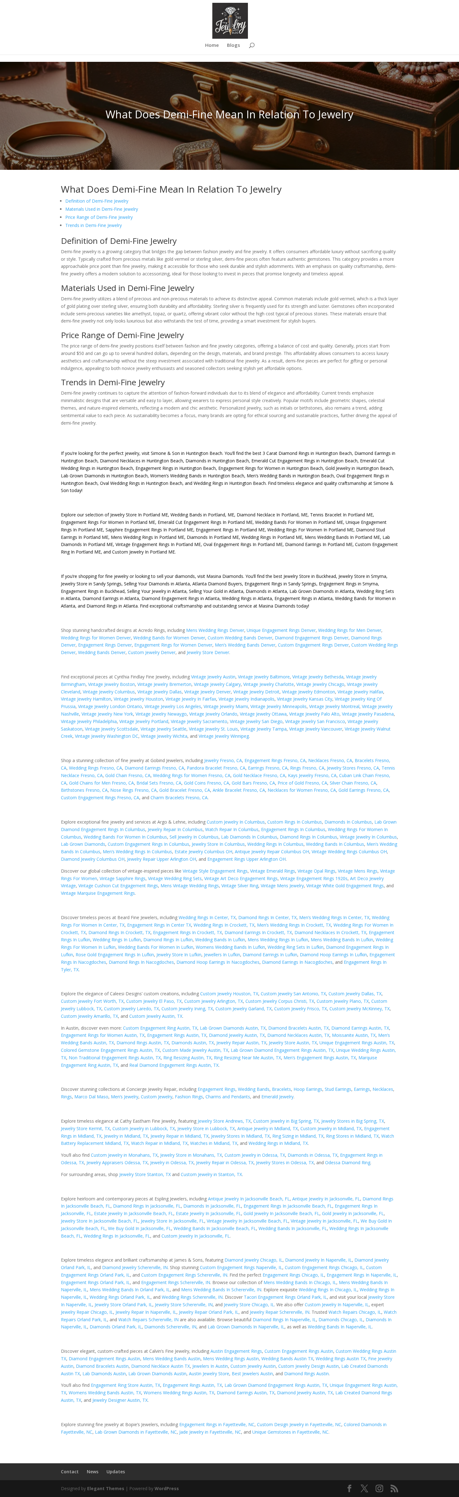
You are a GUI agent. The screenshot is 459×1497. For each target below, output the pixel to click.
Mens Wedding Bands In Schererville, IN (221, 1290)
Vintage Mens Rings (358, 871)
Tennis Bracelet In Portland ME (341, 515)
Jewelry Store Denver (208, 652)
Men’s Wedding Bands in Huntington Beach (289, 476)
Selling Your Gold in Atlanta (216, 591)
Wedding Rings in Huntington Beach (229, 483)
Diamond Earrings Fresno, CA (154, 768)
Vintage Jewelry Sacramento (199, 721)
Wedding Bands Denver (102, 652)
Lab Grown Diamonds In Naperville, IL (246, 1327)
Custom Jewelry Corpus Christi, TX (279, 1001)
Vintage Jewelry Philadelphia (89, 721)
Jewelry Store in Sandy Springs (91, 584)
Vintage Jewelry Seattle (163, 729)
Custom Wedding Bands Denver (240, 638)
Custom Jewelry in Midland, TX (331, 1128)
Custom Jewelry (156, 1097)
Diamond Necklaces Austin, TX (298, 1035)
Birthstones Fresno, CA (84, 790)
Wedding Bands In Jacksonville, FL (293, 1228)
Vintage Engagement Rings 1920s (314, 878)
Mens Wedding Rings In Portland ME (147, 537)
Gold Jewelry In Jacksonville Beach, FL (281, 1213)
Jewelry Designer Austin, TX (120, 1400)
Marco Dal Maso (91, 1097)
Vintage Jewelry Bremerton (164, 684)
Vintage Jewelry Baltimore (264, 677)
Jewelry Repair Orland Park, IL (209, 1312)
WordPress (167, 1488)
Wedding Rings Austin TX (341, 1359)
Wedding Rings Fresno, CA (95, 768)
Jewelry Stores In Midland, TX (240, 1136)
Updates (115, 1472)
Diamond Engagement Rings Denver (311, 638)
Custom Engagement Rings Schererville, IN (184, 1275)
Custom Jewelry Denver (151, 652)
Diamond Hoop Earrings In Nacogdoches (217, 962)
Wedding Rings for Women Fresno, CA (191, 775)
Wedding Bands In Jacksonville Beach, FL (215, 1228)
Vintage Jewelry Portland (143, 721)
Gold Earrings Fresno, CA (363, 790)
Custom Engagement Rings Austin (298, 1351)
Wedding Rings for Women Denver (96, 638)
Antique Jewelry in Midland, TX (267, 1128)
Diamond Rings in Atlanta (112, 606)
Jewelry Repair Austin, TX (241, 1043)
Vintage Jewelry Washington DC (106, 736)
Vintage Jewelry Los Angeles (173, 706)
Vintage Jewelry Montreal (334, 706)
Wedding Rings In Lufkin (117, 940)
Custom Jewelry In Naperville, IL (337, 1304)
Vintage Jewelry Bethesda (317, 677)
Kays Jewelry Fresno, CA (312, 775)
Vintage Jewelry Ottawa (263, 714)
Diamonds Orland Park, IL (116, 1327)
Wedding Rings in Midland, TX (278, 1143)
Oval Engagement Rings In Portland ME (243, 544)
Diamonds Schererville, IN (170, 1327)
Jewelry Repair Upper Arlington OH (161, 859)
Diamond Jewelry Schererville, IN (135, 1267)
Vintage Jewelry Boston (111, 684)
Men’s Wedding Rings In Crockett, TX (294, 925)
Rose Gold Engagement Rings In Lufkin (115, 955)
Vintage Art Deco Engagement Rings (241, 878)
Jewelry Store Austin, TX (293, 1043)
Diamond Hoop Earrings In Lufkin (333, 955)
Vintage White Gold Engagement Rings (345, 886)
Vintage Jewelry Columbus (109, 692)
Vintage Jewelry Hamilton (86, 699)
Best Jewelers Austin (252, 1373)
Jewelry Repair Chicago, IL (87, 1312)
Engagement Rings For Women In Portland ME (108, 522)
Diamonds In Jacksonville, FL (212, 1206)
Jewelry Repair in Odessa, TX (225, 1162)
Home (212, 45)
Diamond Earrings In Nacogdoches (297, 962)
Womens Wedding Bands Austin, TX (105, 1393)
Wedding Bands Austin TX (287, 1359)
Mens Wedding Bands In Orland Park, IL (130, 1290)
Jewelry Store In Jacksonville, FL (172, 1221)
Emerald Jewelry (277, 1097)
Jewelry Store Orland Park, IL (123, 1304)
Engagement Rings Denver (105, 645)
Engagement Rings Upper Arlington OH (246, 859)
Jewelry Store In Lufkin (178, 955)
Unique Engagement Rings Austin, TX (356, 1043)
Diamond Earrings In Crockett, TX (258, 932)
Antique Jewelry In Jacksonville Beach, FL (249, 1199)
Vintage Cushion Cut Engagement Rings (118, 886)
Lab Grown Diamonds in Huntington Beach (104, 476)
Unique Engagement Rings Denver (281, 630)
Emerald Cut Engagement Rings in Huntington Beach (304, 461)
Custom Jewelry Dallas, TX (355, 994)
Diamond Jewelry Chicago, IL (254, 1260)
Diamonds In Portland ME (213, 537)
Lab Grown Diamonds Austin (157, 1373)
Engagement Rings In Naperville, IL (362, 1275)
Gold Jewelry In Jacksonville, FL (353, 1213)
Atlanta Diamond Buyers (217, 584)
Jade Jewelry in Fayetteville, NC (210, 1432)
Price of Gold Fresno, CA (302, 783)
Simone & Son (165, 453)
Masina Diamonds (224, 576)
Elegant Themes (105, 1488)
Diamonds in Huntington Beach (216, 461)
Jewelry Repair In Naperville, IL (146, 1312)
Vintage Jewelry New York (107, 714)
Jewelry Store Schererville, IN (184, 1304)
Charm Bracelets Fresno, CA (179, 797)
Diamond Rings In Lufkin (168, 940)
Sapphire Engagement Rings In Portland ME (149, 530)
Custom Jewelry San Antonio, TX (293, 994)
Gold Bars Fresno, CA (253, 783)
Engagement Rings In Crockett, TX (187, 932)
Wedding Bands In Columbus (335, 844)
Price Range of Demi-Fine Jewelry (99, 217)
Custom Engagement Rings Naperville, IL (241, 1267)
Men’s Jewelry (124, 1097)
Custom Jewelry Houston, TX (229, 994)
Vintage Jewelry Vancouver (315, 729)
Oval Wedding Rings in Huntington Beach (140, 483)
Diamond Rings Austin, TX (142, 1043)
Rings (66, 1097)
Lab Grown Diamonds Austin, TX (233, 1028)
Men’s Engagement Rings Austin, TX (320, 1058)
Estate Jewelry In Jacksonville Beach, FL (133, 1213)
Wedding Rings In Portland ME (271, 537)
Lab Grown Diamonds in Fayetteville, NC (136, 1432)
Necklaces (383, 1089)
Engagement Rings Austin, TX (176, 1035)
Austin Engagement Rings (236, 1351)
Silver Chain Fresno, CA (353, 783)
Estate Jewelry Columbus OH (203, 851)
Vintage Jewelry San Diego (256, 721)
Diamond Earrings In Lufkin (270, 955)
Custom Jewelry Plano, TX (343, 1001)
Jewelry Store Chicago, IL (249, 1304)
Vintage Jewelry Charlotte (268, 684)
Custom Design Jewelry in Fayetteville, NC (299, 1424)
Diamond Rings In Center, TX (267, 917)
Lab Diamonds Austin (104, 1373)
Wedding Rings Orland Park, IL (120, 1297)
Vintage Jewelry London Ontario (110, 706)
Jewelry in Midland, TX (126, 1136)
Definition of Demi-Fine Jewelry (96, 201)
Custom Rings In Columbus (294, 822)
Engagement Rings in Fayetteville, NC (216, 1424)
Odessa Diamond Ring (347, 1162)
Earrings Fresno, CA (268, 768)
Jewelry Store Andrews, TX (224, 1121)
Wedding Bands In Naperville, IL (340, 1327)
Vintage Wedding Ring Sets (175, 878)
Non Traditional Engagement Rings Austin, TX (115, 1058)
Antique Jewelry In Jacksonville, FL (326, 1199)
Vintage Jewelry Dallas (159, 692)
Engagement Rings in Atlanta (303, 598)
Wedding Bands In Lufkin (220, 940)
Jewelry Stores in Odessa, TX (285, 1162)
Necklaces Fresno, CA (330, 760)
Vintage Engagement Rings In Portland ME (158, 544)
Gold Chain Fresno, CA (128, 775)
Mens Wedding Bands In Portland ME (342, 537)
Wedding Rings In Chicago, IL (328, 1290)
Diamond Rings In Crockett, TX (119, 932)
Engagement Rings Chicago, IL (293, 1275)
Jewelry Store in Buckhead (310, 576)
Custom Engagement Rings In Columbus (148, 844)
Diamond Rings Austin (306, 1373)
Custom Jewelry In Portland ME (143, 552)
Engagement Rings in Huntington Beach (175, 468)
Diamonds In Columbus (348, 822)
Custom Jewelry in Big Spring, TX (286, 1121)
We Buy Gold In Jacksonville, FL (139, 1228)
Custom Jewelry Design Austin (308, 1366)
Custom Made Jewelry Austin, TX (195, 1050)
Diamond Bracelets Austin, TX (298, 1028)
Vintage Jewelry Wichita (164, 736)
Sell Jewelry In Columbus (194, 837)
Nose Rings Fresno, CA (133, 790)
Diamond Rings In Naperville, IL (284, 1319)
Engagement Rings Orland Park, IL (95, 1282)
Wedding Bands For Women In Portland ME (299, 522)
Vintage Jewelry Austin (213, 677)
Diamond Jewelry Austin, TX (237, 1035)
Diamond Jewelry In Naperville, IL (318, 1260)
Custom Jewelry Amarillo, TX (89, 1016)
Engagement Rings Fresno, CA (275, 760)
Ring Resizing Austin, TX (187, 1058)
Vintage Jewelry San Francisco (315, 721)
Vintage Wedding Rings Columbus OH (349, 851)
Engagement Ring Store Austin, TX (125, 1385)
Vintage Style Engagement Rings (215, 871)
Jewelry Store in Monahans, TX (191, 1155)
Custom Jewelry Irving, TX (187, 1009)
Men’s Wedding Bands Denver (245, 645)
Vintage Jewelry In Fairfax (190, 699)
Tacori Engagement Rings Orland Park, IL (285, 1297)
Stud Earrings (338, 1089)
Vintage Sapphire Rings (123, 878)
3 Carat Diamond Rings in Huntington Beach (306, 453)
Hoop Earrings (308, 1089)
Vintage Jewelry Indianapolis (246, 699)
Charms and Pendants (227, 1097)
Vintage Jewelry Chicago (320, 684)
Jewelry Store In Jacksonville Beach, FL (99, 1221)
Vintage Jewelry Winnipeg (224, 736)
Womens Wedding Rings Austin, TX (179, 1393)
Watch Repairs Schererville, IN (148, 1319)
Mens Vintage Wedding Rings (189, 886)
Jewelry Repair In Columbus (175, 829)
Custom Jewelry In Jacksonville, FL (195, 1236)
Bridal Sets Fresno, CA (158, 783)
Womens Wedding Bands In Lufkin (230, 947)
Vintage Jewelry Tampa (263, 729)
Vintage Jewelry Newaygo (161, 714)
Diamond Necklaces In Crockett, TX (330, 932)
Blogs (233, 45)
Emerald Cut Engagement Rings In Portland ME (205, 522)
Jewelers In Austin (210, 1366)
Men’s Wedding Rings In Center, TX (334, 917)
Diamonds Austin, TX (192, 1043)
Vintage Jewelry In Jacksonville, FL (324, 1221)
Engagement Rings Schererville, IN (175, 1282)
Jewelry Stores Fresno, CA (353, 768)
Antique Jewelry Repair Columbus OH (272, 851)
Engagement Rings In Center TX (159, 925)
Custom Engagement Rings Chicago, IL (324, 1267)
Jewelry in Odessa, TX (172, 1162)
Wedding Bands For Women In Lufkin (155, 947)
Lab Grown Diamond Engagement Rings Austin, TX (282, 1050)
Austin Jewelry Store (209, 1373)
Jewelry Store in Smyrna (362, 576)
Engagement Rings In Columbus (293, 829)
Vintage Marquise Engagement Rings (98, 893)
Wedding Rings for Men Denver (349, 630)
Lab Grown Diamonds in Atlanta (321, 591)
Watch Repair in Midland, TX (159, 1143)
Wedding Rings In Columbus (275, 844)
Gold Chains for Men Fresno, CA (101, 783)
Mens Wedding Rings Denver (215, 630)
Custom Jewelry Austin (253, 1366)
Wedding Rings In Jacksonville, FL (117, 1236)
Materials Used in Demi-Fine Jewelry (101, 209)
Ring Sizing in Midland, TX (297, 1136)
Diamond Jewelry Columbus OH (93, 859)
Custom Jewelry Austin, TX (155, 1016)
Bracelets (281, 1089)
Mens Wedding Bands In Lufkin (342, 940)
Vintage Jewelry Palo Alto (314, 714)
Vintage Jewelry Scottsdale (111, 729)
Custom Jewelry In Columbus (236, 822)
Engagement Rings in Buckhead (93, 591)
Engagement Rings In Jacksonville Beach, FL (288, 1206)
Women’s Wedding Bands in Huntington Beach (196, 476)
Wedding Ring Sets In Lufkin (295, 947)
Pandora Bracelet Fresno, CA (216, 768)
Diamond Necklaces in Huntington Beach (141, 461)
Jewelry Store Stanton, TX (145, 1174)
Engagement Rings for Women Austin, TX (103, 1035)
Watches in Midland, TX (213, 1143)
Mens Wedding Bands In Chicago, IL (300, 1282)
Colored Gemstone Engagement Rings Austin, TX (110, 1050)
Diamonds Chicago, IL (340, 1319)
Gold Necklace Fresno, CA (259, 775)
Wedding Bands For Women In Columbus (125, 837)
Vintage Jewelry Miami (226, 706)
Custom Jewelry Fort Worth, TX (92, 1001)
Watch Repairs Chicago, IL (354, 1312)
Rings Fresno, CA (307, 768)
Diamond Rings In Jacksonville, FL (147, 1206)
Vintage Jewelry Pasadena (368, 714)
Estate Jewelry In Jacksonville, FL (208, 1213)
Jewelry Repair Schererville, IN (279, 1312)
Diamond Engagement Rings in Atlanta (180, 598)
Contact (70, 1472)
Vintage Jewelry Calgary (217, 684)
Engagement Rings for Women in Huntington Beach (270, 468)
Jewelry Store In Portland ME (139, 515)
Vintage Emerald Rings (272, 871)
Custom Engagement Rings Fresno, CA (100, 797)
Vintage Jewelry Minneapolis (278, 706)
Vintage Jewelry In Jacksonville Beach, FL (247, 1221)
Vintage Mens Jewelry (282, 886)
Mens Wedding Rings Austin (231, 1359)
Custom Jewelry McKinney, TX (359, 1009)
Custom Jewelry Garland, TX (243, 1009)
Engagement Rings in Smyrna (348, 584)
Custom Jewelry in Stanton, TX (211, 1174)
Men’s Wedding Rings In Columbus (137, 851)
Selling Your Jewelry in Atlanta (156, 591)
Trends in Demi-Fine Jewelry (93, 225)
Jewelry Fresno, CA (223, 760)
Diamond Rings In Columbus (308, 837)
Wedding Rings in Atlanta (247, 598)
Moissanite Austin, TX (354, 1035)
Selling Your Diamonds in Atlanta (157, 584)
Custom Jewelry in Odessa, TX (255, 1155)
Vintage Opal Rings (316, 871)
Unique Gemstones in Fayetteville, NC (290, 1432)
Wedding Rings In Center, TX (207, 917)
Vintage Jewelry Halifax (360, 692)
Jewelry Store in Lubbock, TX (206, 1128)
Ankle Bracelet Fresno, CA (239, 790)
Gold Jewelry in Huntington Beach (358, 468)
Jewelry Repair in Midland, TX (180, 1136)
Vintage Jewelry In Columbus (368, 837)
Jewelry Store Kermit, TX (85, 1128)
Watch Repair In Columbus (232, 829)
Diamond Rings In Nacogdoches (141, 962)
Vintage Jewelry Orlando (213, 714)
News (92, 1472)
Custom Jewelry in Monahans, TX (124, 1155)
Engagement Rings (216, 1089)
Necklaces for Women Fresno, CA (302, 790)
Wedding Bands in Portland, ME (202, 515)
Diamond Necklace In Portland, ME (272, 515)
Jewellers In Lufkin (222, 955)
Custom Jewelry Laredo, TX (131, 1009)
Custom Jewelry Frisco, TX (300, 1009)
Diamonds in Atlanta (266, 591)
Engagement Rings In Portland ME (230, 530)
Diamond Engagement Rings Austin (104, 1359)
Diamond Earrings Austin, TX (360, 1028)
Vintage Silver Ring (239, 886)
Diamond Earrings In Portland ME (319, 544)
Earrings (362, 1089)
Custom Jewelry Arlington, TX (213, 1001)
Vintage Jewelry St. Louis (213, 729)
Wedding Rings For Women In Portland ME (310, 530)
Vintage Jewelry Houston (138, 699)
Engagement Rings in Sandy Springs (280, 584)
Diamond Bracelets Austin (102, 1366)
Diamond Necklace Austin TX (160, 1366)
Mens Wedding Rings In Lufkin (278, 940)
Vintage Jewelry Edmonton (308, 692)
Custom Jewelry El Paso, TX (154, 1001)
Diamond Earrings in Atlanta (110, 598)
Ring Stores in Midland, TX (352, 1136)
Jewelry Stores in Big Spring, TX (352, 1121)
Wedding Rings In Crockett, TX (224, 925)
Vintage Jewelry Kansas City (304, 699)
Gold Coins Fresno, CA (206, 783)
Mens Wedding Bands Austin (171, 1359)
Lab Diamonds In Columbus (249, 837)
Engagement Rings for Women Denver (173, 645)
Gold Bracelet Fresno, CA (184, 790)
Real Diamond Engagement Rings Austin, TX (174, 1065)
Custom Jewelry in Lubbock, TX (143, 1128)
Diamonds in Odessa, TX (313, 1155)
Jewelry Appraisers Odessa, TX (117, 1162)
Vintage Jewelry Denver (207, 692)
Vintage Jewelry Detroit (256, 692)
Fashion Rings (189, 1097)
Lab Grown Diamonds (83, 844)
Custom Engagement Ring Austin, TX (160, 1028)
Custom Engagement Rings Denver (313, 645)
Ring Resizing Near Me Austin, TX (247, 1058)
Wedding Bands (253, 1089)
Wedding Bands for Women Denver (169, 638)
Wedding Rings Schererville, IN (192, 1297)
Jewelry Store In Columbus (218, 844)
